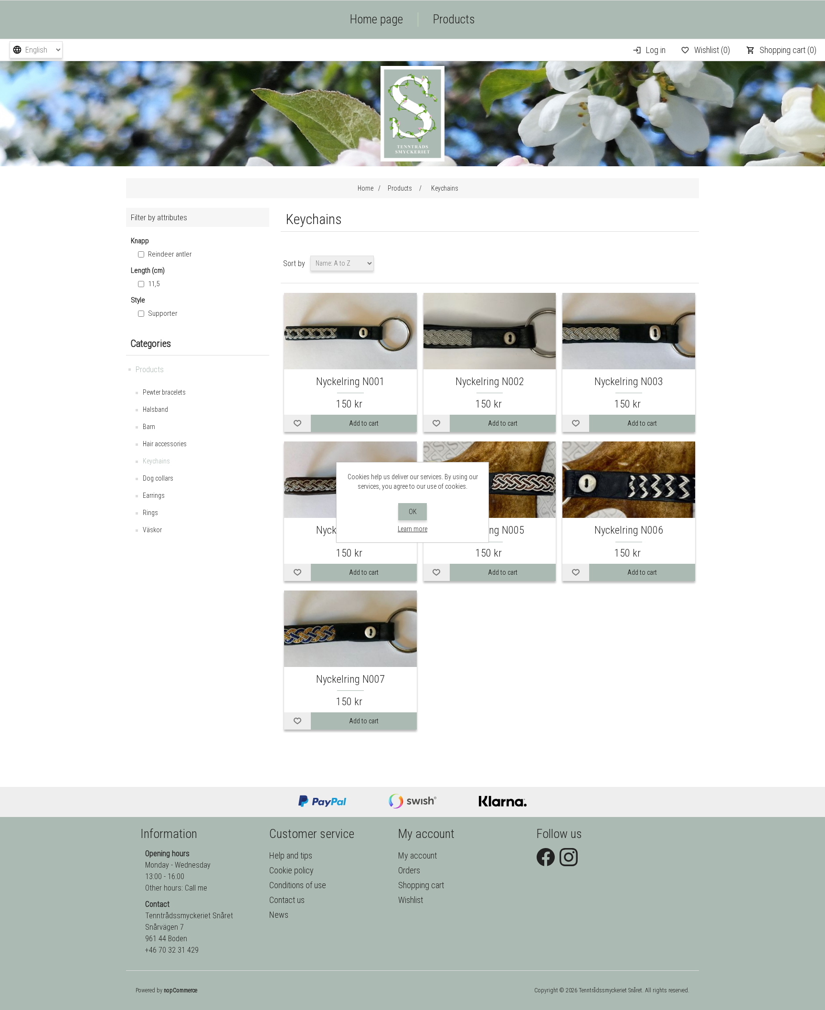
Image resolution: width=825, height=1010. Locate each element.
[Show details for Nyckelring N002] (489, 332)
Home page (376, 19)
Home (365, 188)
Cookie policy (291, 870)
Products (454, 19)
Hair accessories (165, 444)
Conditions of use (297, 885)
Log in (656, 50)
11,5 (153, 283)
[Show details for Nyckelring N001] (350, 332)
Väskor (152, 530)
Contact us (287, 900)
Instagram (569, 857)
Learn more (412, 529)
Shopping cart (421, 885)
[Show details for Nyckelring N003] (628, 332)
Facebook (546, 857)
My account (417, 855)
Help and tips (290, 855)
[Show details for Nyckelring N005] (489, 480)
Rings (150, 512)
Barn (149, 426)
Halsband (155, 409)
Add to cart (364, 423)
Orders (409, 870)
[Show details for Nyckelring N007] (350, 629)
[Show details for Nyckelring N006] (628, 480)
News (278, 915)
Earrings (154, 495)
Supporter (163, 313)
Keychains (156, 461)
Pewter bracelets (164, 392)
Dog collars (158, 478)
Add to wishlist (297, 423)
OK (413, 512)
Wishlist (410, 900)
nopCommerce (180, 990)
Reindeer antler (170, 254)
